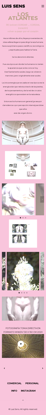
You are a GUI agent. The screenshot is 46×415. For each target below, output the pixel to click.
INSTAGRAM (28, 390)
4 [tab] (27, 292)
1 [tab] (20, 217)
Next (42, 199)
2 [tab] (23, 217)
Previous (4, 199)
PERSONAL (32, 383)
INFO (14, 390)
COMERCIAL (14, 383)
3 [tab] (25, 217)
